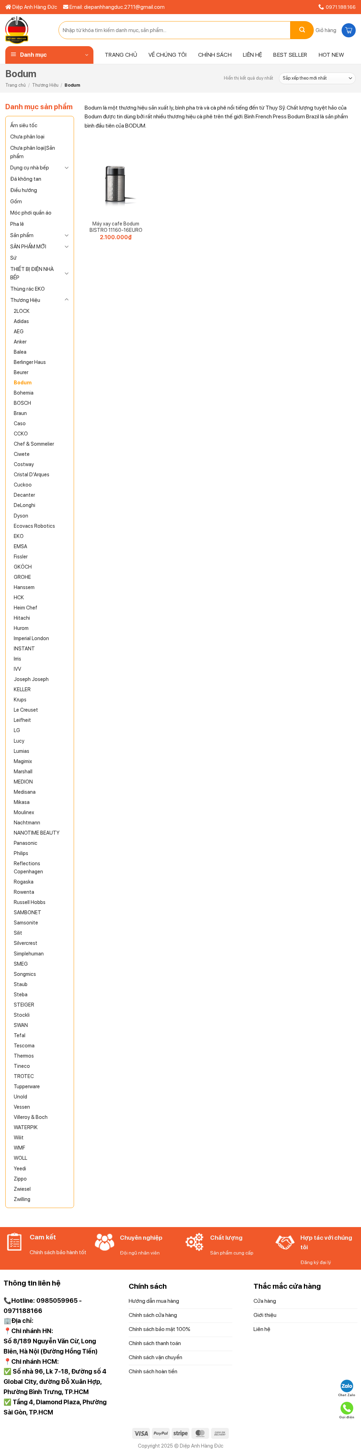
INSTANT (24, 648)
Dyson (21, 516)
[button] (335, 30)
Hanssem (24, 587)
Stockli (22, 1015)
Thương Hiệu (45, 85)
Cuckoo (23, 485)
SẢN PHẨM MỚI (28, 246)
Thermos (24, 1056)
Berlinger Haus (30, 362)
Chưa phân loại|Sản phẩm (32, 152)
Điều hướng (23, 190)
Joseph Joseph (31, 679)
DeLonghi (24, 505)
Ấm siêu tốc (23, 125)
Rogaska (23, 882)
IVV (17, 669)
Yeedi (20, 1168)
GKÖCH (23, 567)
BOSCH (22, 403)
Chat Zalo (346, 1395)
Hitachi (22, 618)
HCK (19, 597)
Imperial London (31, 638)
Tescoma (24, 1045)
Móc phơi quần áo (30, 213)
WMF (19, 1148)
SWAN (21, 1025)
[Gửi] (302, 30)
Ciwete (22, 454)
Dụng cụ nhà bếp (29, 168)
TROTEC (24, 1076)
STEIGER (24, 1005)
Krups (20, 699)
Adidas (21, 321)
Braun (20, 413)
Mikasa (22, 802)
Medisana (25, 792)
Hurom (21, 628)
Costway (24, 464)
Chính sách (215, 54)
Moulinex (24, 812)
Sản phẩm (21, 235)
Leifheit (22, 720)
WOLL (20, 1158)
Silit (18, 933)
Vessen (22, 1107)
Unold (20, 1097)
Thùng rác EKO (27, 289)
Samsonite (26, 922)
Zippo (20, 1179)
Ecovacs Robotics (34, 526)
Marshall (23, 771)
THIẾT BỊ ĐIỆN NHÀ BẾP (32, 273)
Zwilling (22, 1199)
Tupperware (27, 1086)
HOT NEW (331, 54)
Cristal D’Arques (31, 474)
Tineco (22, 1066)
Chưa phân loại (27, 137)
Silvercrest (25, 943)
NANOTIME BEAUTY (37, 833)
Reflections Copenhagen (28, 867)
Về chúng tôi (167, 54)
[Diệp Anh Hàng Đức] (26, 30)
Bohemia (23, 393)
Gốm (16, 201)
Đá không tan (25, 179)
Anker (20, 342)
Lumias (21, 751)
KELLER (22, 689)
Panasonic (25, 843)
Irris (17, 659)
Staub (20, 984)
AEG (19, 331)
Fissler (20, 556)
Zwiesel (22, 1189)
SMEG (21, 964)
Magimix (23, 761)
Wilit (19, 1137)
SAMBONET (27, 912)
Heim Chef (25, 608)
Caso (20, 423)
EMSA (20, 546)
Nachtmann (27, 822)
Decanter (24, 495)
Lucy (19, 741)
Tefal (19, 1035)
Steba (20, 994)
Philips (21, 853)
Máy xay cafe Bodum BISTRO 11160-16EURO (116, 227)
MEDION (23, 782)
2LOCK (22, 311)
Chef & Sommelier (34, 444)
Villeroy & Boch (31, 1117)
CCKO (21, 433)
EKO (19, 536)
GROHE (22, 577)
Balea (20, 352)
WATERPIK (26, 1127)
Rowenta (24, 892)
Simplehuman (29, 953)
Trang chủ (121, 54)
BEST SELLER (290, 54)
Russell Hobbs (29, 902)
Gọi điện (346, 1417)
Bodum (23, 382)
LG (17, 730)
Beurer (21, 372)
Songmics (25, 974)
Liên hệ (252, 54)
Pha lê (17, 224)
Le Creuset (26, 710)
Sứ (13, 258)
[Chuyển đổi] (66, 167)
